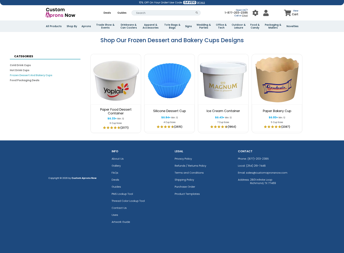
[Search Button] (197, 12)
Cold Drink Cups (20, 65)
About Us (118, 159)
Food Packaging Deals (24, 80)
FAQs (115, 173)
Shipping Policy (184, 180)
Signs (188, 26)
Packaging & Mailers (273, 26)
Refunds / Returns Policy (190, 166)
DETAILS (201, 2)
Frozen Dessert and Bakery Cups (31, 75)
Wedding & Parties (204, 26)
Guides (121, 13)
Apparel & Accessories (151, 26)
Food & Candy (255, 26)
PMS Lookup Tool (122, 194)
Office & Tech (221, 26)
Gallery (116, 166)
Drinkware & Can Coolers (128, 26)
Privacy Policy (183, 159)
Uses (115, 215)
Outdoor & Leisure (239, 26)
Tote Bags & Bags (172, 26)
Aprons (86, 26)
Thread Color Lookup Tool (128, 201)
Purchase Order (185, 187)
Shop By (72, 26)
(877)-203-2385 (258, 159)
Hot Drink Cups (19, 70)
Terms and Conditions (189, 173)
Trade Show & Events (105, 26)
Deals (107, 13)
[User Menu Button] (255, 13)
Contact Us (119, 208)
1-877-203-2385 (236, 13)
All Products (54, 26)
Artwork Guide (121, 222)
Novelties (292, 26)
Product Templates (187, 194)
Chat (245, 15)
